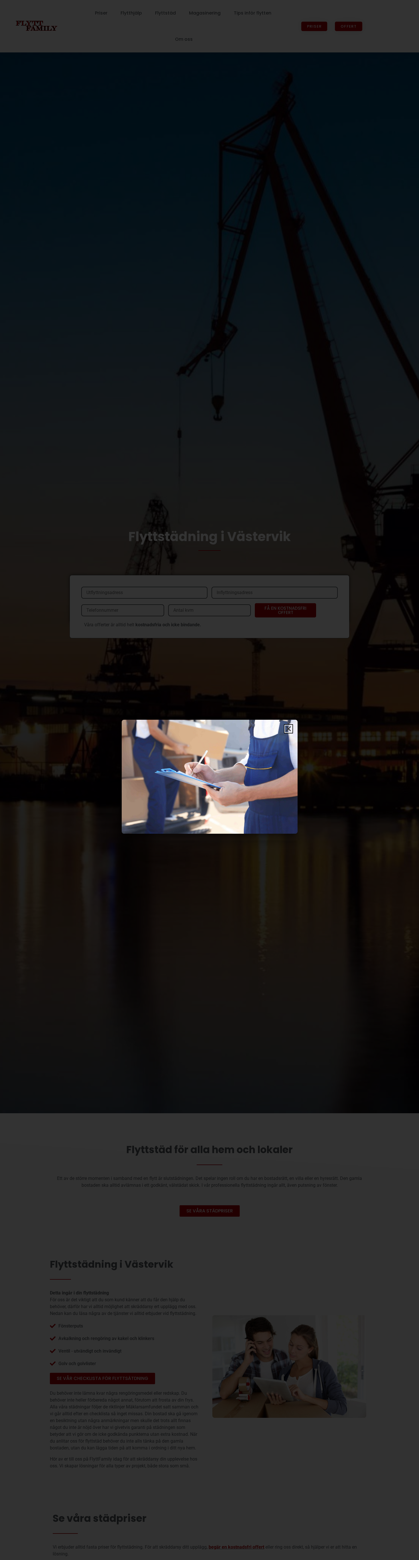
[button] (288, 728)
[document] (209, 780)
